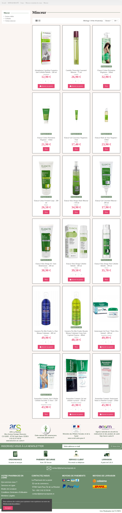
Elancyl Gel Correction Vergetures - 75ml (76, 139)
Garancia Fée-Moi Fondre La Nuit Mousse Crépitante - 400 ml (46, 332)
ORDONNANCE (15, 460)
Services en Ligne (8, 485)
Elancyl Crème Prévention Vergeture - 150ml (46, 139)
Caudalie (76, 74)
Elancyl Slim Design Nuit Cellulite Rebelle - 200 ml (106, 265)
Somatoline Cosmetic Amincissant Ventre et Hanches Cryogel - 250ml (106, 400)
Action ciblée (9, 16)
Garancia (46, 335)
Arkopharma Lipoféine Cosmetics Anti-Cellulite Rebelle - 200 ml (46, 71)
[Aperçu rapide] (46, 69)
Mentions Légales (8, 496)
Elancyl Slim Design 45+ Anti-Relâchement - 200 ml (46, 265)
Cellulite (8, 18)
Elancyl (106, 74)
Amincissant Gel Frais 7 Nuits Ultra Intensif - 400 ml (106, 332)
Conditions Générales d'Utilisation (14, 492)
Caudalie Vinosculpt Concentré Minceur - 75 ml (76, 71)
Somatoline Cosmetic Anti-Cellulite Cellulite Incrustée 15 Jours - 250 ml (46, 401)
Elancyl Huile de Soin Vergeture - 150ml (106, 139)
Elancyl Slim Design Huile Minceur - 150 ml (76, 202)
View (106, 86)
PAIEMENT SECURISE (45, 460)
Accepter (8, 508)
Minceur (7, 13)
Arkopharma (46, 74)
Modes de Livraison (8, 489)
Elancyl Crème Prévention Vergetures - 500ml (106, 71)
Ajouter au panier (47, 86)
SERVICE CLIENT (76, 460)
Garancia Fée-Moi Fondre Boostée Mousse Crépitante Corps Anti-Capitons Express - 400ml (76, 333)
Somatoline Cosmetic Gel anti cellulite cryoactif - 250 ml (76, 400)
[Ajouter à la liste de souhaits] (44, 65)
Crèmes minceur (10, 21)
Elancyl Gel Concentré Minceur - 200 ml (106, 202)
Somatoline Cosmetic (106, 335)
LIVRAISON (107, 460)
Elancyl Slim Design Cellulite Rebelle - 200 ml (76, 265)
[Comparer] (47, 65)
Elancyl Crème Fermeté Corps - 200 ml (46, 202)
